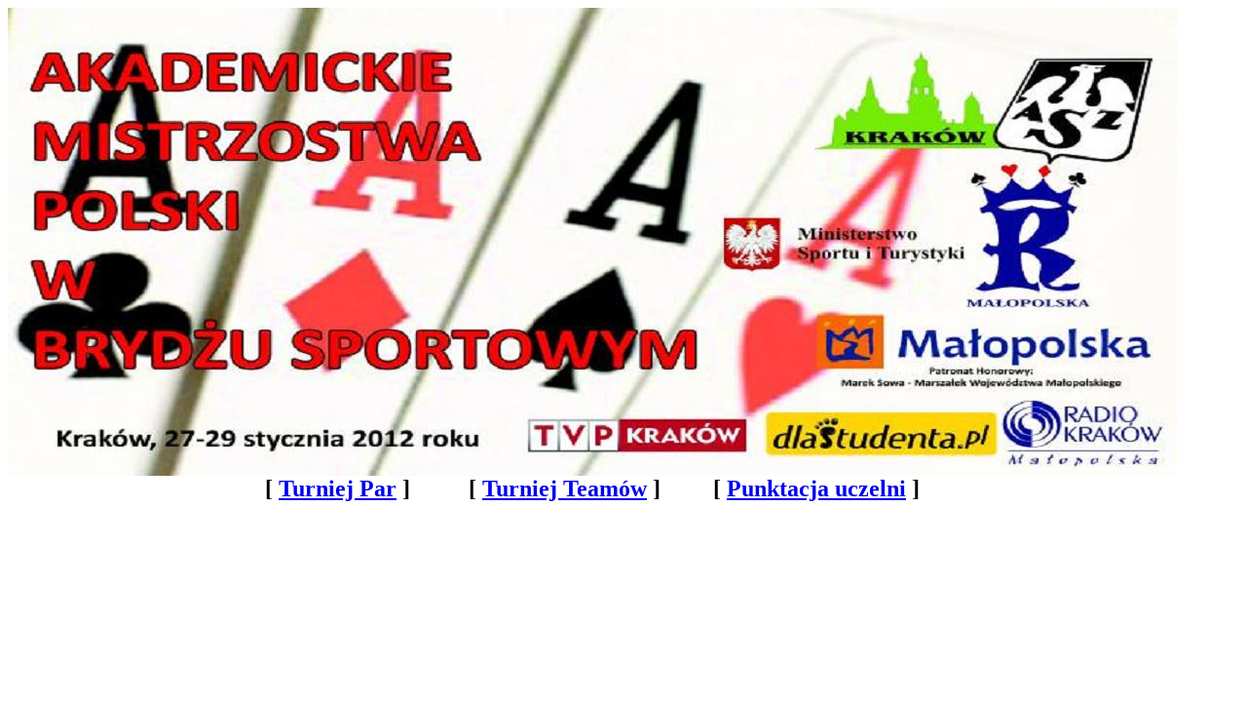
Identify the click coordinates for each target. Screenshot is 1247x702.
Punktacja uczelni (816, 488)
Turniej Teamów (564, 488)
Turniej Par (338, 488)
